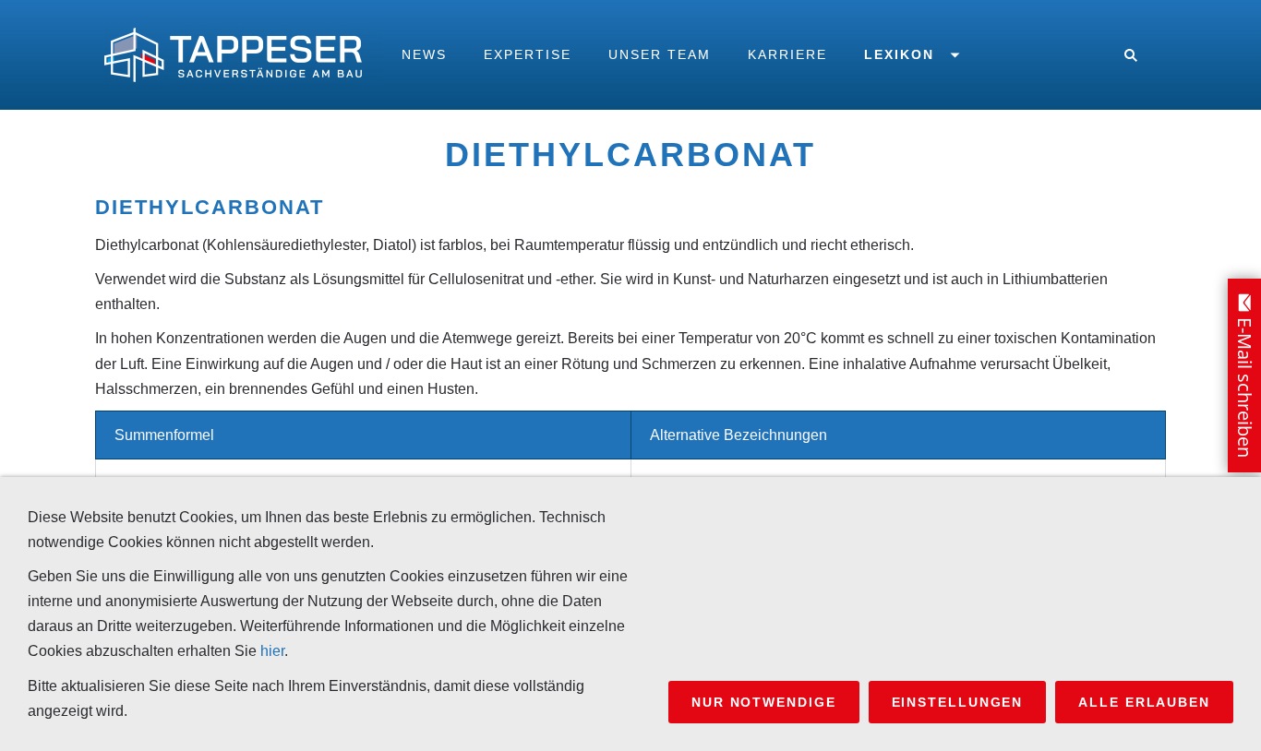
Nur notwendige (763, 702)
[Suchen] (1131, 55)
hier (272, 651)
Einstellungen (958, 702)
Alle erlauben (1144, 702)
